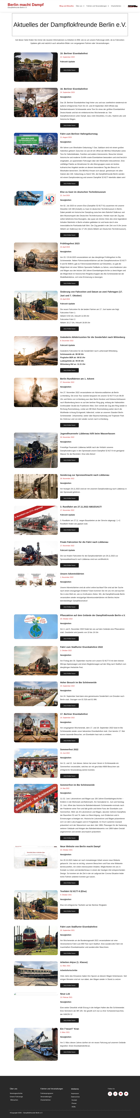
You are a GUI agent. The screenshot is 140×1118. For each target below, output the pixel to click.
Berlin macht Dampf (26, 4)
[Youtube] (121, 1094)
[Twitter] (126, 1094)
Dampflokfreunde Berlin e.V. (17, 7)
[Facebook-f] (110, 1094)
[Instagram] (115, 1094)
